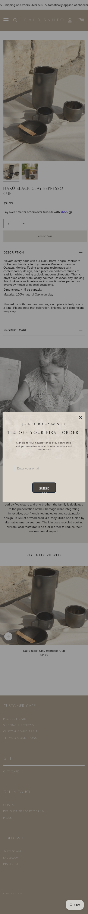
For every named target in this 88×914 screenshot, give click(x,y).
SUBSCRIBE (44, 490)
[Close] (80, 417)
